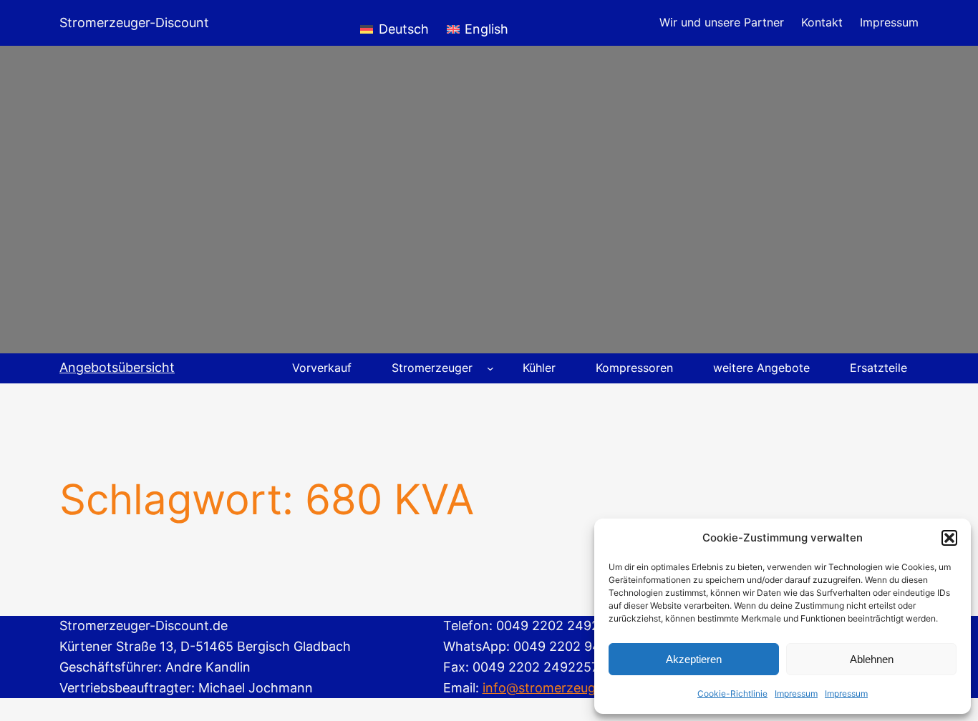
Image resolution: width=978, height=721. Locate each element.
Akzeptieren (694, 659)
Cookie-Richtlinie (732, 693)
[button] (949, 538)
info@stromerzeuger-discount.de (583, 687)
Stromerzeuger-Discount (134, 22)
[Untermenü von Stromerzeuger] (490, 368)
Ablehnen (872, 659)
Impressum (796, 693)
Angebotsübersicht (117, 367)
